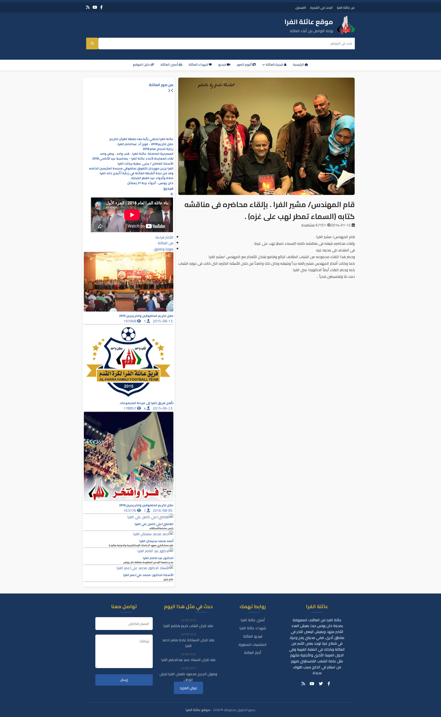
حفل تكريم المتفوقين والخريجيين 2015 (146, 316)
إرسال (124, 680)
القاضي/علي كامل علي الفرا (154, 524)
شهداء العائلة (199, 64)
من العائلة (165, 242)
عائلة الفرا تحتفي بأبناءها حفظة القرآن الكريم (141, 139)
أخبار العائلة (252, 652)
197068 (130, 321)
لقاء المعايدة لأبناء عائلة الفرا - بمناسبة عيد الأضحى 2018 (132, 158)
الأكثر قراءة (164, 237)
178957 (130, 408)
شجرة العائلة (274, 64)
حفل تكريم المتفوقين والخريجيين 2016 (146, 505)
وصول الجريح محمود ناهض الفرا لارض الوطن (188, 676)
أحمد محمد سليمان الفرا (156, 541)
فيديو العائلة (252, 636)
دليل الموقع (141, 64)
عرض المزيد (188, 687)
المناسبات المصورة (253, 644)
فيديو (222, 64)
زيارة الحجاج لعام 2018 (158, 149)
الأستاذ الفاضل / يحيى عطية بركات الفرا (145, 163)
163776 (130, 510)
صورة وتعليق (163, 248)
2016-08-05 (163, 510)
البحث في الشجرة (321, 7)
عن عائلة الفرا (346, 7)
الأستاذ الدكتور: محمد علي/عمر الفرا (148, 575)
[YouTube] (95, 7)
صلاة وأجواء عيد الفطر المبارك (152, 178)
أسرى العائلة (169, 64)
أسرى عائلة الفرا (252, 619)
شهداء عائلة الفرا (252, 627)
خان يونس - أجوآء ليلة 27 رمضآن (150, 183)
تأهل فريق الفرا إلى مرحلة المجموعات (146, 403)
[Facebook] (101, 7)
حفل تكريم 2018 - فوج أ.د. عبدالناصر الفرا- (144, 144)
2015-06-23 (163, 408)
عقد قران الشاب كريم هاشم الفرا (188, 625)
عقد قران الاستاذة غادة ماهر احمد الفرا (188, 642)
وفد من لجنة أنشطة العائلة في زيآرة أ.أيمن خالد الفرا (136, 173)
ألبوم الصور (244, 64)
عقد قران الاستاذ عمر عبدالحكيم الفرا (188, 659)
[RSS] (88, 7)
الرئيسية (299, 64)
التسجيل (300, 7)
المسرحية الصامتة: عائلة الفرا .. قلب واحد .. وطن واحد (136, 154)
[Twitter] (321, 683)
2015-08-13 (163, 321)
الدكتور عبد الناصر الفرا (158, 558)
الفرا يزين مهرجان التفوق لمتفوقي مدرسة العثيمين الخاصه (131, 168)
